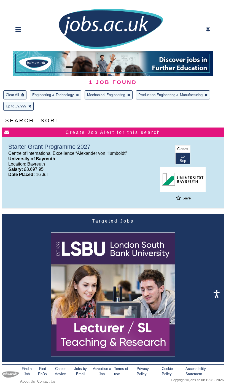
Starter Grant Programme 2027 (49, 146)
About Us (27, 381)
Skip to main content (22, 4)
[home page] (110, 48)
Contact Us (46, 381)
